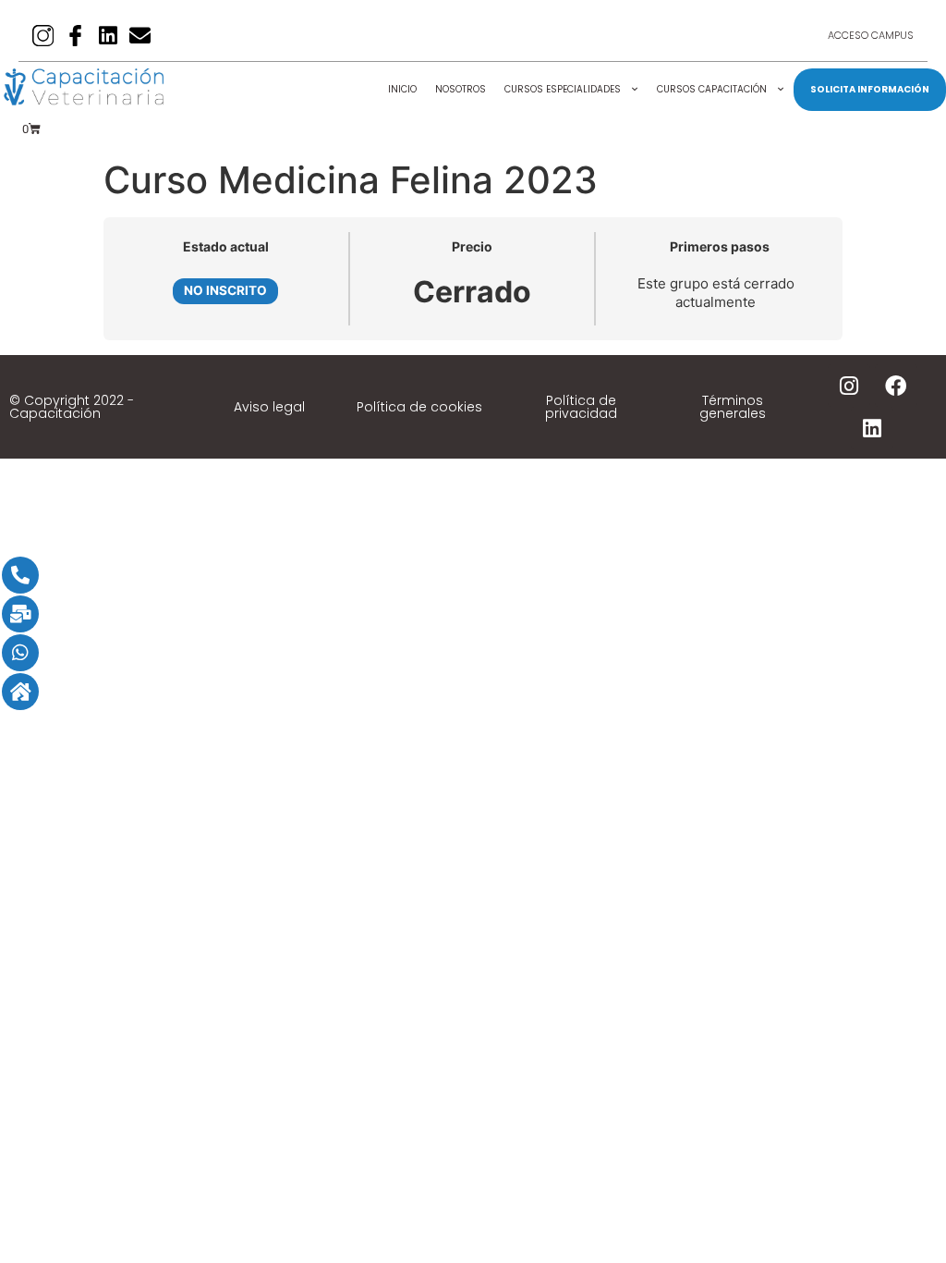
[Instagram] (849, 385)
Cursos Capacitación (712, 89)
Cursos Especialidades (562, 89)
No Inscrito (225, 290)
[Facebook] (896, 385)
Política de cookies (419, 407)
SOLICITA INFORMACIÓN (869, 89)
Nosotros (460, 89)
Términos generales (732, 407)
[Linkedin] (107, 35)
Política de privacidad (581, 407)
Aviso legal (269, 407)
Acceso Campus (871, 35)
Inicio (402, 89)
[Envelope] (140, 35)
